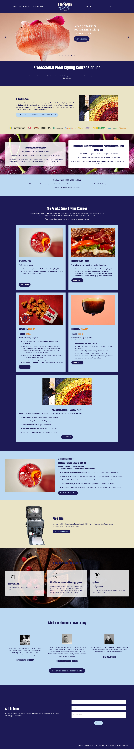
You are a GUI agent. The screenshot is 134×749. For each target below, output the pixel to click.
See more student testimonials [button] (67, 671)
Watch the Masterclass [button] (68, 493)
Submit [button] (98, 723)
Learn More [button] (67, 436)
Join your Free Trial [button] (61, 531)
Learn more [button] (25, 284)
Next (129, 37)
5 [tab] (72, 56)
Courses (26, 6)
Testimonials (38, 6)
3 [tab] (65, 56)
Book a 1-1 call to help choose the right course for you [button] (37, 114)
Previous (5, 37)
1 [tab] (59, 56)
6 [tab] (75, 56)
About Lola (16, 6)
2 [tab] (62, 56)
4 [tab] (69, 56)
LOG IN (108, 6)
